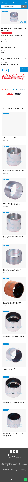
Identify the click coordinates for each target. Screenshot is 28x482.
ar (14, 2)
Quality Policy (10, 457)
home (6, 455)
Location (20, 455)
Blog (15, 455)
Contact (14, 456)
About (11, 455)
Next (25, 22)
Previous (21, 22)
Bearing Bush (5, 140)
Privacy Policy (18, 457)
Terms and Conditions (14, 458)
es (16, 2)
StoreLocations (21, 2)
